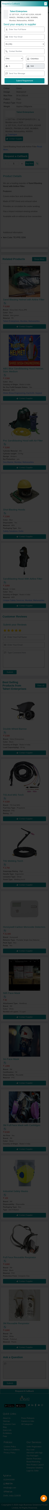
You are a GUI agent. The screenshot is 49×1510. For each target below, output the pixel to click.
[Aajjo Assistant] (43, 1498)
